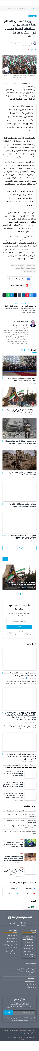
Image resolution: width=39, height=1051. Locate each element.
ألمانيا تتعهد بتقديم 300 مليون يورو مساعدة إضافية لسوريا (19, 811)
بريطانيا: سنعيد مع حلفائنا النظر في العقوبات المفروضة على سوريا (22, 505)
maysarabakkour (22, 43)
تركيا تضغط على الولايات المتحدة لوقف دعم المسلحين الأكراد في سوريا (13, 844)
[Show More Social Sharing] (24, 50)
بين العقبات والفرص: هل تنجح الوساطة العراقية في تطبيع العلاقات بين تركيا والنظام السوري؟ (28, 309)
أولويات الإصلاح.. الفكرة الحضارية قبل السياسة (11, 307)
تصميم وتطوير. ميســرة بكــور (12, 1033)
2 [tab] (20, 594)
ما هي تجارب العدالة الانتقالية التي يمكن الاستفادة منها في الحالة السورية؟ (20, 442)
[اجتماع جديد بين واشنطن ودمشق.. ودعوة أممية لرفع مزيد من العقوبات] (19, 523)
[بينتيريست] (28, 50)
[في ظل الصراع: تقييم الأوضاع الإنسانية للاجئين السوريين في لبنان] (19, 659)
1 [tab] (22, 594)
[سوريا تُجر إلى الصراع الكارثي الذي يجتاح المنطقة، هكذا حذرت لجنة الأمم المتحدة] (30, 796)
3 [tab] (19, 594)
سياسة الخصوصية (18, 634)
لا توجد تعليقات (30, 46)
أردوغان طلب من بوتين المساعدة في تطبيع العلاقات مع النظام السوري (13, 872)
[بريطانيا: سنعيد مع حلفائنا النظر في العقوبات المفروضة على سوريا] (19, 491)
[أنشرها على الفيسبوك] (35, 50)
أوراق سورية (32, 16)
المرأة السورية (20, 268)
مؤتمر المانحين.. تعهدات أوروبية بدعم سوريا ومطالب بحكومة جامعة (22, 379)
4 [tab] (17, 594)
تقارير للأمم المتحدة (30, 271)
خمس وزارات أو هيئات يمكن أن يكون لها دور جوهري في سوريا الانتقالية (20, 410)
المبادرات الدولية (31, 268)
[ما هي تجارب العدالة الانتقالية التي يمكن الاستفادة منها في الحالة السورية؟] (19, 428)
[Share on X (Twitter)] (31, 50)
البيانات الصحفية (31, 265)
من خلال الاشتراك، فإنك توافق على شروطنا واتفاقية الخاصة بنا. (19, 633)
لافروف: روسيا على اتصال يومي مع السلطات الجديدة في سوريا (20, 832)
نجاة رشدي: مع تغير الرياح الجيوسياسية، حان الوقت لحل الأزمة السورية (13, 773)
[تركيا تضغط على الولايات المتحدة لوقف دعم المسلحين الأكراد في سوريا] (30, 843)
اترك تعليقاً (19, 548)
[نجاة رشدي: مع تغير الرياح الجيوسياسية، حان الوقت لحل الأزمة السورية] (30, 774)
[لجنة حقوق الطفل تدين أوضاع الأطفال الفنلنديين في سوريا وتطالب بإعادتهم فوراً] (30, 785)
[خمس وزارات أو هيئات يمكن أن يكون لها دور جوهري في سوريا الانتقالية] (19, 397)
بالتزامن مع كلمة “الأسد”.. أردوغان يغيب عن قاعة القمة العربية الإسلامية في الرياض (13, 858)
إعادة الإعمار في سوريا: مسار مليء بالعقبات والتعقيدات (22, 473)
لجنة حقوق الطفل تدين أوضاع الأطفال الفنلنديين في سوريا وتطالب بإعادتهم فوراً (13, 784)
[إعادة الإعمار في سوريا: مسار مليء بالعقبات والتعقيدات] (19, 460)
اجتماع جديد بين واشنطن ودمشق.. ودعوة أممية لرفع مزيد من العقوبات (20, 536)
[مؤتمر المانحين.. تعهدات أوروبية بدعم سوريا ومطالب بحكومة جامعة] (19, 366)
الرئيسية (24, 9)
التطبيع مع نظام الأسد (17, 265)
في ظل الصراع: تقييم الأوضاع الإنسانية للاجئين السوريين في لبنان (20, 674)
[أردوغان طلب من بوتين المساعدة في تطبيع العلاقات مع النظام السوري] (30, 870)
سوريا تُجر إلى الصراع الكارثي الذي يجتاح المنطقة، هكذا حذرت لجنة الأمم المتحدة (13, 795)
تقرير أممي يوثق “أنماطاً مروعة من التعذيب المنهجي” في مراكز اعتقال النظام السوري (21, 756)
